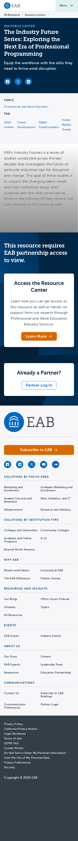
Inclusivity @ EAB (52, 570)
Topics (45, 607)
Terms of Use (13, 738)
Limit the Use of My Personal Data (26, 757)
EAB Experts (12, 664)
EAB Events (11, 635)
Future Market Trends (66, 124)
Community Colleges (55, 530)
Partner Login (50, 704)
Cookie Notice (14, 748)
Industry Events (51, 635)
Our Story (10, 656)
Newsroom (11, 672)
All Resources (12, 14)
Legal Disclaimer (15, 733)
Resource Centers (35, 14)
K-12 (44, 538)
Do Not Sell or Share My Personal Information (35, 752)
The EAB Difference (17, 578)
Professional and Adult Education (26, 106)
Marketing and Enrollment (13, 489)
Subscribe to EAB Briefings (52, 695)
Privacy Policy (13, 724)
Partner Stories (50, 578)
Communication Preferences (15, 706)
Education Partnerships (56, 672)
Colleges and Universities (20, 530)
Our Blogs (10, 599)
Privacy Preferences (17, 762)
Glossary (9, 607)
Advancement (13, 509)
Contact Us (11, 693)
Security (9, 767)
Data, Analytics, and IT (55, 498)
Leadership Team (52, 664)
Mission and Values (16, 570)
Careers (46, 656)
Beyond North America (19, 549)
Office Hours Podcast (55, 599)
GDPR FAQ (11, 743)
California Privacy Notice (20, 728)
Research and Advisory (56, 509)
